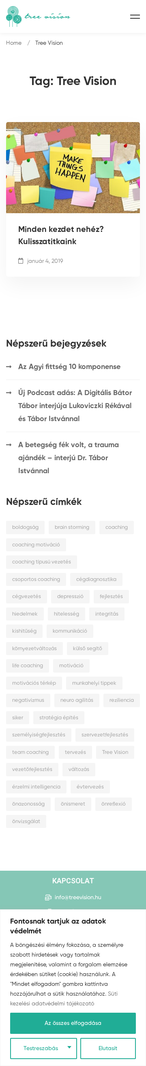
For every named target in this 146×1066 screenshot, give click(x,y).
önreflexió (113, 804)
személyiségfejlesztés (38, 735)
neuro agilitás (76, 700)
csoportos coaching (36, 579)
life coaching (27, 665)
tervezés (75, 752)
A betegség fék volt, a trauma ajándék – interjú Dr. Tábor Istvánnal (68, 458)
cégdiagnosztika (96, 579)
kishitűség (24, 631)
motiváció (71, 665)
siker (17, 718)
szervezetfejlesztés (105, 735)
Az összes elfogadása (73, 1023)
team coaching (30, 752)
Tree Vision (115, 752)
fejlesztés (111, 596)
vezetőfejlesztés (32, 769)
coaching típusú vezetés (41, 562)
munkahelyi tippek (94, 683)
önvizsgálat (26, 821)
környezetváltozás (34, 648)
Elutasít (108, 1048)
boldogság (25, 527)
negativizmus (28, 700)
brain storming (72, 527)
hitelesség (66, 614)
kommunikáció (70, 631)
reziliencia (122, 700)
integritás (106, 614)
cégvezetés (26, 596)
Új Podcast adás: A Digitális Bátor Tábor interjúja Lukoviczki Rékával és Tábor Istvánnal (75, 406)
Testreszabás (41, 1048)
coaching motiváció (36, 545)
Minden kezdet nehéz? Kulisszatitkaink (61, 236)
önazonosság (28, 804)
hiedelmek (25, 614)
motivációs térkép (34, 683)
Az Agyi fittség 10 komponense (69, 367)
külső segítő (87, 648)
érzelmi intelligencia (36, 787)
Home (13, 43)
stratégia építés (58, 718)
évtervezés (90, 787)
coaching (116, 527)
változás (79, 769)
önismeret (73, 804)
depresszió (70, 596)
